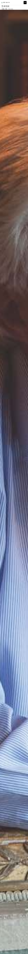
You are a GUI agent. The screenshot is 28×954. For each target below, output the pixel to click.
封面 (3, 9)
